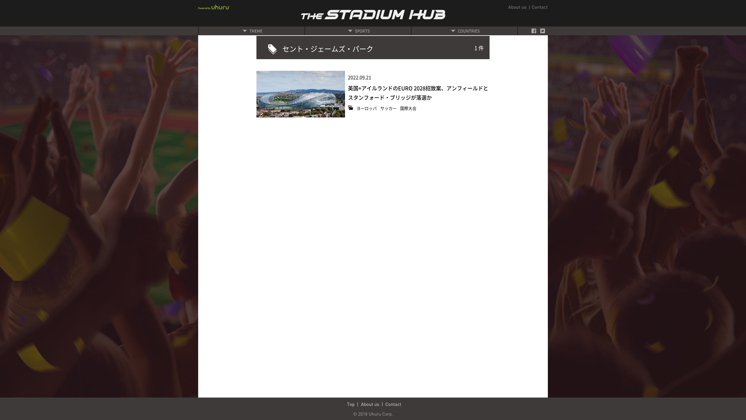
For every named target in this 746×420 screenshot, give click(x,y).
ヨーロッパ (367, 108)
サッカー (388, 108)
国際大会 (408, 108)
